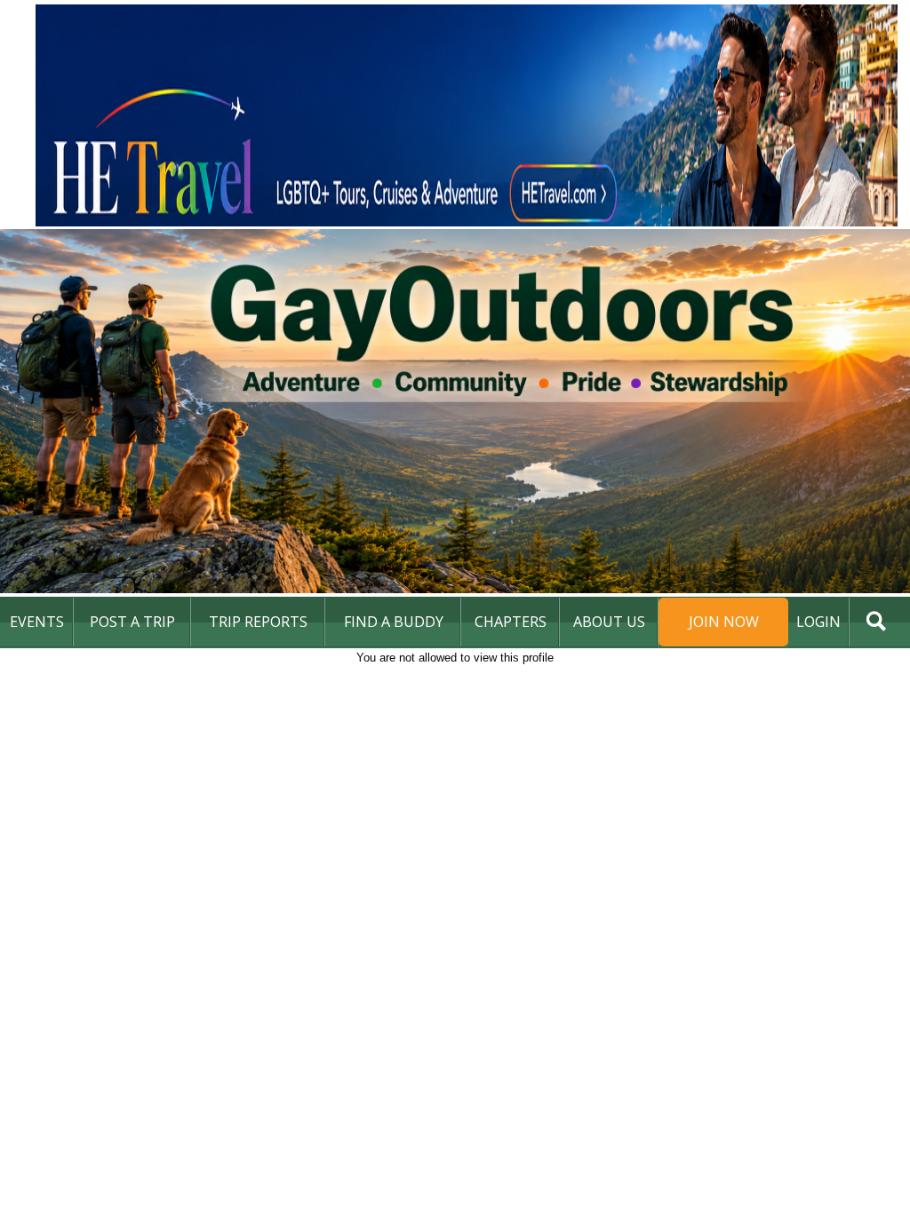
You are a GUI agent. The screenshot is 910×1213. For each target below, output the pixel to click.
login (818, 621)
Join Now (724, 621)
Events (37, 621)
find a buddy (393, 621)
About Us (609, 621)
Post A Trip (132, 621)
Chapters (511, 621)
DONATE (860, 669)
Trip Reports (258, 621)
